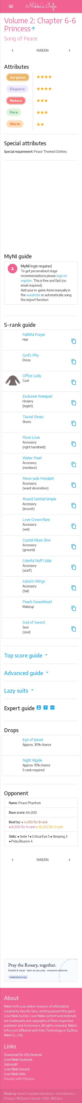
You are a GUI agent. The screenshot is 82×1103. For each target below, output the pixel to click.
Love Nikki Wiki (15, 1074)
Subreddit (11, 1064)
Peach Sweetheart (37, 601)
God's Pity (31, 355)
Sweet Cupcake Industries (35, 1093)
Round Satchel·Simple (39, 499)
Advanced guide (27, 673)
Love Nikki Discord (17, 1069)
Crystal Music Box (37, 540)
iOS (26, 1055)
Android (36, 1055)
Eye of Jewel (33, 739)
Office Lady (32, 375)
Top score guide (26, 655)
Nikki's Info (41, 6)
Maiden (43, 50)
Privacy (9, 1098)
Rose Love (31, 437)
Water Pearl (32, 458)
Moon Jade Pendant (38, 478)
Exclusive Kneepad (37, 396)
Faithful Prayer (34, 334)
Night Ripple (32, 760)
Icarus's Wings (34, 581)
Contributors (65, 1093)
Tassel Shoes (33, 416)
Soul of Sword (34, 622)
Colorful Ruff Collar (37, 560)
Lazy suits (19, 690)
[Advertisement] (41, 206)
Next (67, 51)
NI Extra (56, 1098)
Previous (17, 51)
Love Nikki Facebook (18, 1059)
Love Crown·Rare (36, 519)
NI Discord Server (29, 1098)
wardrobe (33, 295)
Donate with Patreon (19, 1079)
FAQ (46, 1098)
